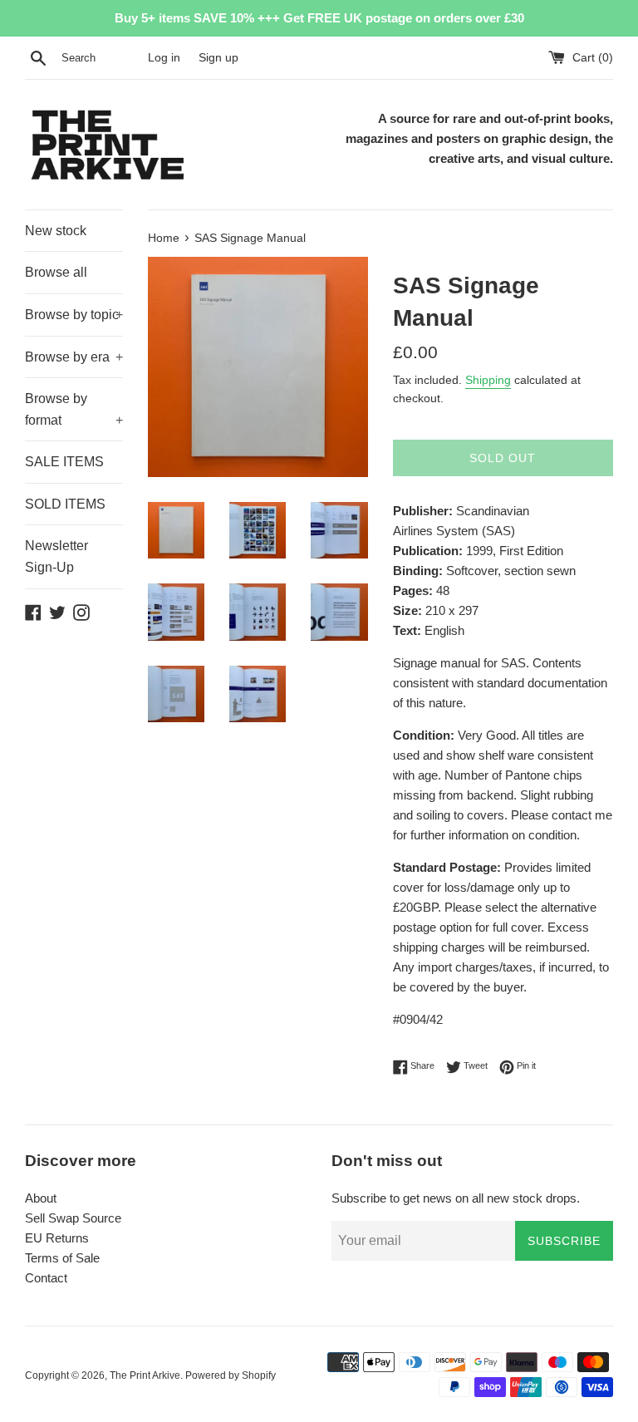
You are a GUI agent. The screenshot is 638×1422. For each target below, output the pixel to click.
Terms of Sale (62, 1258)
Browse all (56, 272)
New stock (55, 231)
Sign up (218, 58)
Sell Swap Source (73, 1218)
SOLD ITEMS (65, 504)
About (40, 1198)
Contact (46, 1278)
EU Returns (57, 1238)
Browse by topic (74, 315)
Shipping (488, 379)
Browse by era (74, 357)
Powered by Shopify (230, 1375)
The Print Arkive (145, 1375)
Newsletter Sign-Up (56, 556)
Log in (164, 58)
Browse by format (74, 409)
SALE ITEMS (64, 462)
